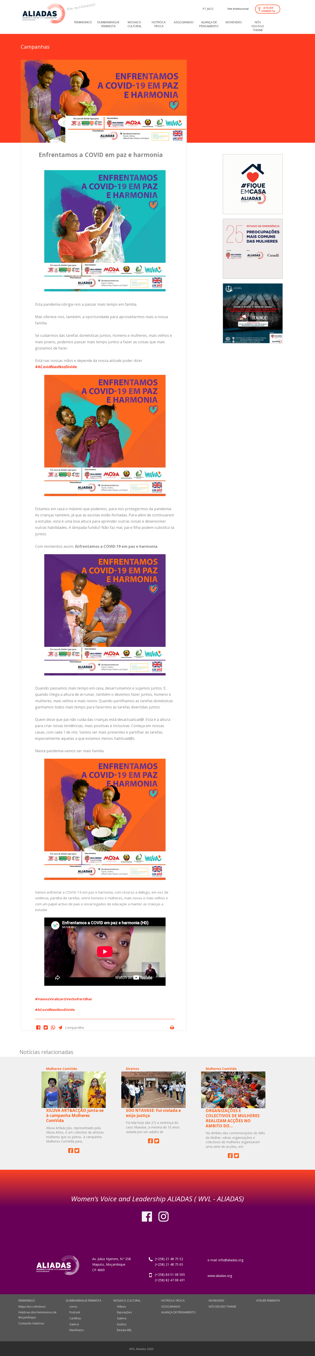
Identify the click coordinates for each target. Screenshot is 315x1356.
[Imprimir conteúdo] (172, 1027)
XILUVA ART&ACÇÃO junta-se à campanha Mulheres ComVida (75, 1115)
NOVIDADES (216, 1301)
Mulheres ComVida (61, 1068)
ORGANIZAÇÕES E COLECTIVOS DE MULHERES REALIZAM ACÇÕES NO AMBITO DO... (233, 1118)
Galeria (74, 1324)
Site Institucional (238, 8)
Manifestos (76, 1330)
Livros (73, 1307)
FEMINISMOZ (26, 1301)
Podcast (74, 1312)
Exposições (124, 1312)
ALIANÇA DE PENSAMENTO (178, 1312)
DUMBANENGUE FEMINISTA (83, 1301)
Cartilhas (75, 1318)
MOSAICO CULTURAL (127, 1301)
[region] (252, 246)
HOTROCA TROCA (173, 1301)
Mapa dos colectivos (31, 1307)
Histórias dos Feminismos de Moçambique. (37, 1314)
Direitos (132, 1068)
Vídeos (121, 1307)
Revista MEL (124, 1330)
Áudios (121, 1324)
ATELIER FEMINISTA (268, 9)
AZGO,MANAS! (170, 1307)
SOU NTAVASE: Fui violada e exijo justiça (153, 1113)
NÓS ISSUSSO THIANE (222, 1307)
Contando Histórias (31, 1323)
